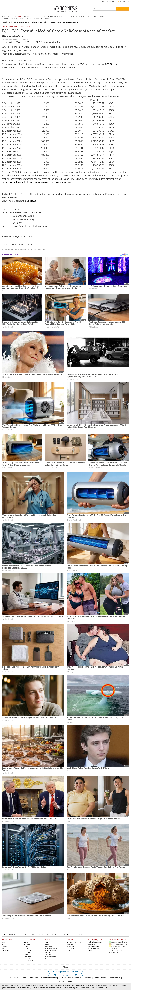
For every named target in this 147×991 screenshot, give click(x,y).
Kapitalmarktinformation (39, 22)
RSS (120, 2)
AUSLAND (74, 16)
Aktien (47, 952)
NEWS (4, 16)
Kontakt (69, 950)
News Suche (121, 9)
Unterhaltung (28, 957)
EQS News (85, 64)
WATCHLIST (126, 2)
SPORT (42, 16)
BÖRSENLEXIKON (111, 2)
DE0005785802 (25, 27)
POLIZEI (81, 16)
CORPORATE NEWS (34, 18)
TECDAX (4, 946)
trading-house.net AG (95, 942)
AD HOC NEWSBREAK (74, 942)
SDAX (3, 948)
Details (93, 988)
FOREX (47, 944)
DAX (3, 942)
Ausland (27, 952)
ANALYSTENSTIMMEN (22, 18)
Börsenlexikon (10, 934)
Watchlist (70, 944)
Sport (26, 948)
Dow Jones (5, 950)
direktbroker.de (93, 948)
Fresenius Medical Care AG (11, 27)
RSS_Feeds (70, 948)
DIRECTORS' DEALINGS (46, 18)
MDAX (4, 944)
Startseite (20, 22)
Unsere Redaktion (101, 978)
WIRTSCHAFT (27, 16)
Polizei (26, 954)
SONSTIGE (101, 16)
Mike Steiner (115, 978)
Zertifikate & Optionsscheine (50, 955)
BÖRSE (20, 16)
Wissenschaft (28, 950)
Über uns (87, 978)
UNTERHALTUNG (52, 16)
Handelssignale (50, 950)
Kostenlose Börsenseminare (93, 945)
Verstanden (100, 988)
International (28, 959)
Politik (26, 946)
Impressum (33, 978)
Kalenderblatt (28, 961)
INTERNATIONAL (90, 16)
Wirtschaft (27, 944)
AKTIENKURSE (12, 16)
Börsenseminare (51, 959)
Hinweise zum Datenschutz (70, 978)
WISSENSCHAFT (64, 16)
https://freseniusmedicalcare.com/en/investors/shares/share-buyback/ (39, 182)
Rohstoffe (48, 946)
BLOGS (103, 2)
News (15, 978)
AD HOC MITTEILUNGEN (8, 18)
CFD (46, 942)
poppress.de (92, 950)
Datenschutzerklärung (49, 978)
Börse (27, 22)
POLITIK (36, 16)
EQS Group (111, 64)
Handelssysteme (51, 948)
